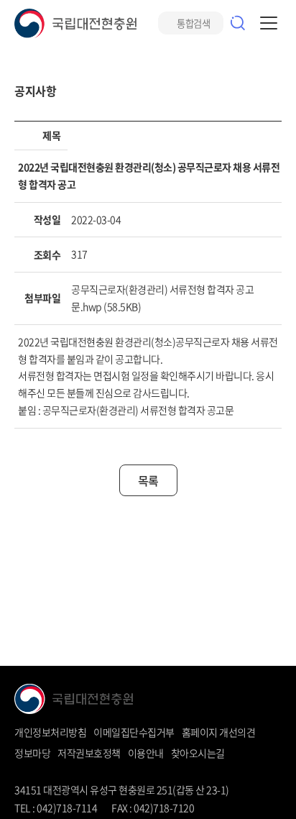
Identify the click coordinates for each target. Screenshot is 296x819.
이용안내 (146, 753)
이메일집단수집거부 (134, 732)
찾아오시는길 (198, 753)
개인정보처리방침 (50, 732)
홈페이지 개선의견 (219, 732)
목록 (148, 480)
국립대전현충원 (75, 23)
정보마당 (32, 753)
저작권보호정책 (89, 753)
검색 (238, 23)
